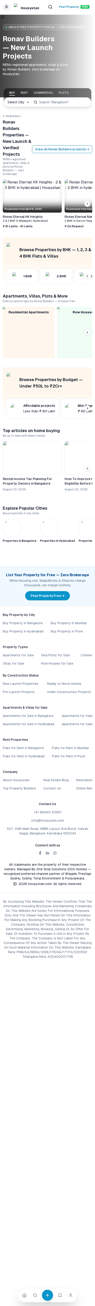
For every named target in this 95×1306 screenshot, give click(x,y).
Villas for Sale (13, 663)
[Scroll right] (87, 204)
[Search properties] (50, 7)
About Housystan (16, 780)
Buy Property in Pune (67, 631)
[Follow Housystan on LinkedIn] (47, 853)
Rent (24, 92)
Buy (12, 92)
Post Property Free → (47, 596)
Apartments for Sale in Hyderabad (28, 724)
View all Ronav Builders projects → (62, 149)
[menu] (6, 6)
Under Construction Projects (69, 692)
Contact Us (52, 788)
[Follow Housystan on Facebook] (40, 853)
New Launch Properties (20, 683)
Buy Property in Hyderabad (23, 631)
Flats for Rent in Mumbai (70, 748)
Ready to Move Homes (64, 683)
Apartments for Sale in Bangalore (28, 716)
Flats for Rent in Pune (68, 756)
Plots (63, 92)
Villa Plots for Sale (55, 655)
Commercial (43, 92)
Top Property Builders (19, 788)
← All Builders (12, 116)
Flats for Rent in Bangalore (23, 748)
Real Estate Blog (56, 780)
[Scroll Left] (8, 204)
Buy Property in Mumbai (68, 623)
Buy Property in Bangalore (23, 623)
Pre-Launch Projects (19, 692)
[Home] (24, 1295)
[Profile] (70, 1295)
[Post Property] (47, 1295)
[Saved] (60, 1295)
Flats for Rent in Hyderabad (24, 756)
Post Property (73, 6)
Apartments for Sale (18, 655)
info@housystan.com (47, 820)
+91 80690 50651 (48, 812)
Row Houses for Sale (57, 663)
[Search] (35, 1295)
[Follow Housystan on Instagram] (55, 853)
